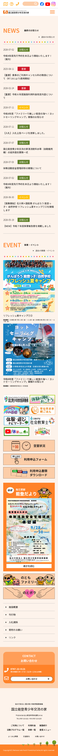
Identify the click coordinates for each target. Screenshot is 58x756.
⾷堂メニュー (45, 729)
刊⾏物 (12, 614)
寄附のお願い (15, 629)
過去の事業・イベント (45, 250)
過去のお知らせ (48, 37)
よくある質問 (12, 4)
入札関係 (13, 622)
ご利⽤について (17, 725)
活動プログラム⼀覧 (15, 729)
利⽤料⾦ (32, 725)
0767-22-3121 (17, 668)
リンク (12, 637)
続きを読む (29, 566)
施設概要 (13, 607)
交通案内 (5, 4)
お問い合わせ (18, 4)
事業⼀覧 (32, 729)
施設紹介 (43, 725)
